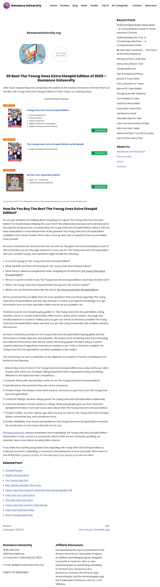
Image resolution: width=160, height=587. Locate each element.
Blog (75, 5)
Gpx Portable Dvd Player (130, 73)
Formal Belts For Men (128, 98)
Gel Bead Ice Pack (126, 113)
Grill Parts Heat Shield (128, 103)
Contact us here (30, 455)
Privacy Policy (124, 156)
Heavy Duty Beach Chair (130, 63)
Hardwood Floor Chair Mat (131, 59)
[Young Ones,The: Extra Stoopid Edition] (15, 118)
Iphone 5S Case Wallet (129, 88)
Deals (84, 5)
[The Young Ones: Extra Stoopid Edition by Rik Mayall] (15, 152)
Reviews (64, 5)
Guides (94, 5)
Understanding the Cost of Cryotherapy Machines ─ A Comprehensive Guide (131, 41)
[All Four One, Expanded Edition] (15, 182)
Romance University (14, 432)
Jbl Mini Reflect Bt (126, 68)
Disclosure (151, 5)
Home (53, 5)
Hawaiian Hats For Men (129, 118)
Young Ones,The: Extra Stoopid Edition (48, 110)
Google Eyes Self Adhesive (131, 93)
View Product (100, 130)
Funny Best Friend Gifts (129, 108)
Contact (137, 5)
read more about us (64, 455)
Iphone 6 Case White (128, 78)
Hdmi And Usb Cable (128, 128)
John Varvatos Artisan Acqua (133, 123)
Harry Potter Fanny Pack (130, 138)
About (120, 161)
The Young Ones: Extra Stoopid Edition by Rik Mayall (55, 144)
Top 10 (105, 5)
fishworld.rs (22, 572)
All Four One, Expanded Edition (43, 174)
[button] (128, 5)
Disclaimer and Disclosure (131, 151)
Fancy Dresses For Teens (130, 83)
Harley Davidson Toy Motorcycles (135, 133)
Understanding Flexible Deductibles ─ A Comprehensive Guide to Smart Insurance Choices (136, 28)
